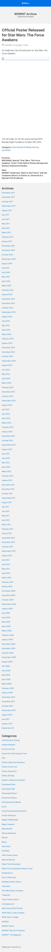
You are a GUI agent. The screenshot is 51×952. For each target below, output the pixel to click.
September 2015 (9, 312)
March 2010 (6, 578)
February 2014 (7, 387)
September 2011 (8, 498)
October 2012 (7, 440)
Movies (35, 147)
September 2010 (9, 551)
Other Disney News (10, 855)
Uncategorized (8, 904)
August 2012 (7, 449)
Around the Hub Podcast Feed (14, 753)
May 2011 (5, 516)
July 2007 (6, 719)
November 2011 (8, 489)
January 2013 (7, 432)
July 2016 (5, 268)
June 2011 (5, 511)
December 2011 (8, 485)
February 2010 (7, 582)
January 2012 (7, 480)
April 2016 (6, 281)
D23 (3, 758)
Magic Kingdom (8, 824)
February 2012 (7, 476)
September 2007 (9, 710)
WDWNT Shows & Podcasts (13, 930)
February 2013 (7, 427)
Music (4, 842)
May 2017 (6, 224)
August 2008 (7, 662)
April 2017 (6, 228)
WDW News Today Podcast (13, 913)
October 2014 (7, 356)
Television (6, 886)
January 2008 (7, 693)
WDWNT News (8, 926)
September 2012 (9, 445)
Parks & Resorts (8, 860)
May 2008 (6, 675)
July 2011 (5, 507)
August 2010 (7, 556)
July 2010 (5, 560)
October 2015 (7, 308)
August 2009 (7, 609)
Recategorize (7, 873)
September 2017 (9, 206)
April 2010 (6, 573)
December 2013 (8, 392)
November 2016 (8, 250)
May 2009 (6, 622)
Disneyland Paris (8, 784)
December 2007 (8, 697)
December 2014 (8, 348)
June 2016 (6, 272)
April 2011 (6, 520)
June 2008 (6, 671)
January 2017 (7, 241)
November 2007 (8, 701)
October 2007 (7, 706)
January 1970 (7, 724)
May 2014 (6, 374)
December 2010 (8, 538)
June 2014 (6, 370)
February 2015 (8, 339)
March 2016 (6, 286)
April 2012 (6, 467)
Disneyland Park (8, 789)
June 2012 (6, 458)
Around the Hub (8, 749)
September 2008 (9, 657)
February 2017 (7, 237)
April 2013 (6, 418)
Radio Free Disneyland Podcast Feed (17, 869)
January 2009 (7, 640)
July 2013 (5, 409)
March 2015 (6, 334)
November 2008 (8, 648)
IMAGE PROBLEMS (10, 820)
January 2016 (7, 294)
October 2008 (7, 653)
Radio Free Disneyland (11, 864)
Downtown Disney (9, 798)
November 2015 (8, 303)
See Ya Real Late (9, 877)
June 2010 (6, 564)
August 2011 (7, 502)
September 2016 (9, 259)
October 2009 (7, 600)
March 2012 (6, 471)
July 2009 (6, 613)
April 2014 (6, 379)
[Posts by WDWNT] (3, 45)
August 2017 (7, 210)
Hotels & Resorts (9, 815)
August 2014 (7, 365)
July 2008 (6, 666)
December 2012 (8, 436)
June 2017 (6, 219)
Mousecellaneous (9, 833)
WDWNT (9, 45)
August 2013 (7, 405)
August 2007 (7, 715)
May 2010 (6, 569)
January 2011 (7, 533)
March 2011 (6, 524)
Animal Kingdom (8, 745)
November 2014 (8, 352)
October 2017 (7, 202)
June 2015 (6, 321)
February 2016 (7, 290)
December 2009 (8, 591)
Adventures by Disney (11, 740)
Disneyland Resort (9, 793)
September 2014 (9, 361)
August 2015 (7, 317)
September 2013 (9, 401)
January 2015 (7, 343)
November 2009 (8, 595)
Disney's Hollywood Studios (13, 780)
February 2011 (7, 529)
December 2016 (8, 246)
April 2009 (6, 626)
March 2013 (6, 423)
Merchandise (7, 829)
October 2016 (7, 255)
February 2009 (8, 635)
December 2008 (8, 644)
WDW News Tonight (10, 917)
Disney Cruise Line (9, 767)
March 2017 (6, 232)
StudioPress (16, 947)
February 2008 (8, 688)
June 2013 (6, 414)
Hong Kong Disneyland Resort (14, 811)
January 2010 (7, 586)
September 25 (8, 728)
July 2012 (5, 454)
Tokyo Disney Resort (10, 899)
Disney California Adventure (13, 762)
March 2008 (7, 684)
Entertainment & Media (21, 147)
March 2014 (6, 383)
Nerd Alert (6, 846)
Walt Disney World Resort (12, 908)
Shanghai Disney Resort (11, 882)
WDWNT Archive (25, 14)
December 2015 (8, 299)
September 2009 (9, 604)
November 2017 (8, 197)
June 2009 (6, 617)
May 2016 (6, 277)
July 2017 (5, 215)
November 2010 (8, 542)
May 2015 (6, 325)
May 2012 (6, 463)
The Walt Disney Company (12, 891)
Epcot (4, 807)
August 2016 (7, 264)
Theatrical (6, 895)
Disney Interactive (9, 771)
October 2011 (7, 494)
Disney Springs (8, 776)
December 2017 (8, 193)
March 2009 (7, 631)
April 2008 (6, 679)
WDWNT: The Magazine (11, 935)
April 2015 (6, 330)
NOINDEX (6, 150)
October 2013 (7, 396)
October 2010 (7, 547)
